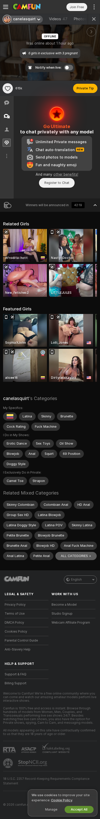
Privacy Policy (15, 604)
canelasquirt (16, 398)
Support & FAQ (15, 674)
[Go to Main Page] (30, 7)
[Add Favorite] (8, 88)
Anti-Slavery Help (18, 649)
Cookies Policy (16, 631)
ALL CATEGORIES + (76, 556)
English (76, 579)
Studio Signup (62, 613)
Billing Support (15, 683)
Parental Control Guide (21, 640)
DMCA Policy (14, 622)
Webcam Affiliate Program (71, 622)
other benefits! (65, 174)
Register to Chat (56, 183)
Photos (84, 19)
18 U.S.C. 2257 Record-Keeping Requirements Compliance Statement (46, 781)
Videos (58, 19)
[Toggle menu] (5, 7)
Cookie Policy (61, 800)
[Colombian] (10, 416)
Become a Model (64, 604)
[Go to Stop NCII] (33, 763)
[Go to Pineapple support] (8, 763)
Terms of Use (15, 613)
